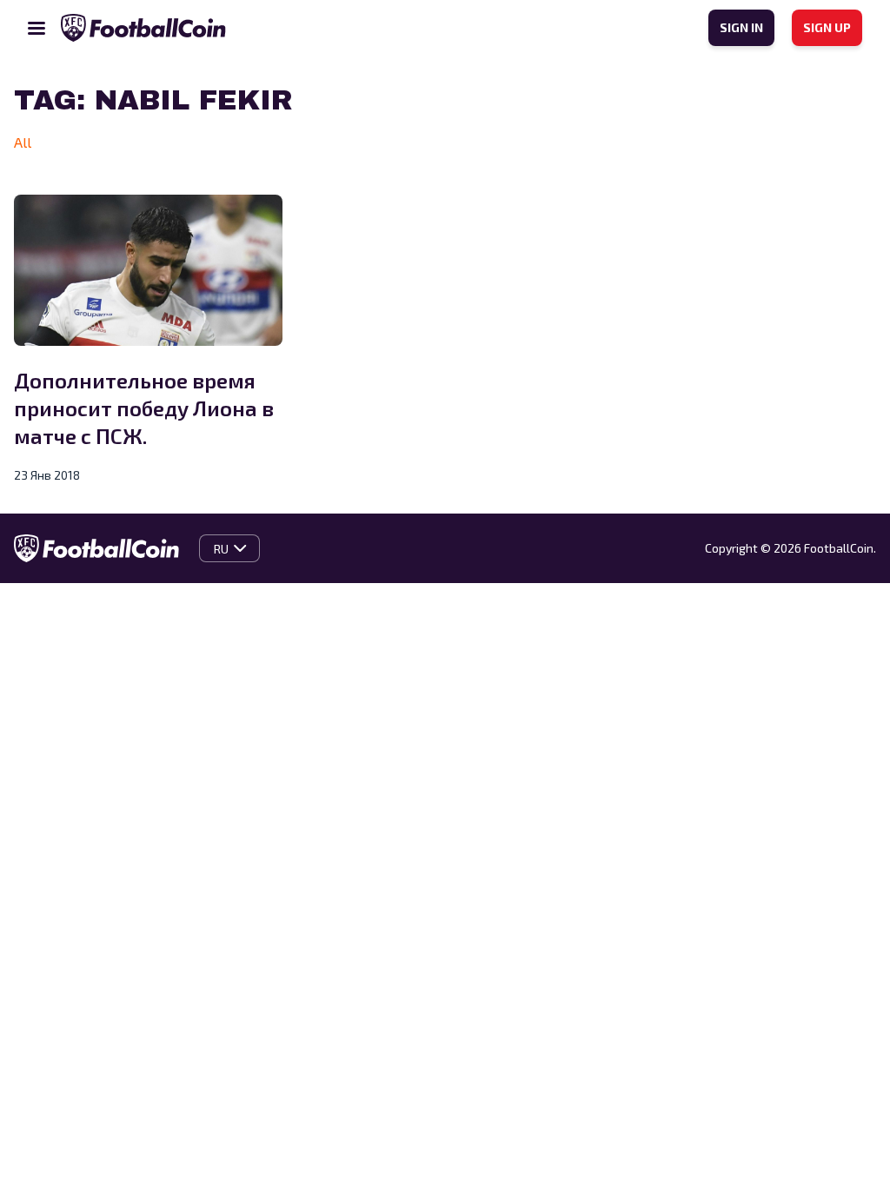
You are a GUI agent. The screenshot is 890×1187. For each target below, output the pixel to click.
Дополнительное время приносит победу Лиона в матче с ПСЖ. (144, 408)
